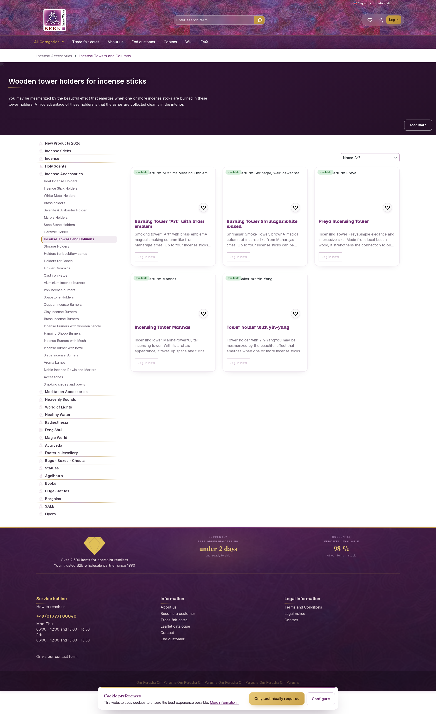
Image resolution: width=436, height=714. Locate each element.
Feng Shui (53, 430)
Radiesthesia (56, 422)
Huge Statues (57, 491)
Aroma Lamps (55, 363)
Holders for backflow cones (65, 254)
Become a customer (178, 613)
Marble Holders (56, 217)
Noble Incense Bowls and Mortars (70, 370)
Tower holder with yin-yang (258, 327)
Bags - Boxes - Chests (65, 460)
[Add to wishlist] (203, 207)
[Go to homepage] (54, 20)
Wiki (188, 42)
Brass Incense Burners (61, 319)
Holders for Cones (58, 261)
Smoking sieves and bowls (64, 384)
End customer (143, 42)
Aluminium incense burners (64, 283)
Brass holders (54, 203)
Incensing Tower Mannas (162, 327)
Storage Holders (56, 246)
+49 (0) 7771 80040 (56, 616)
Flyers (50, 514)
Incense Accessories (64, 174)
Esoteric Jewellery (61, 453)
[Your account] (380, 20)
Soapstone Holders (59, 297)
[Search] (259, 20)
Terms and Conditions (303, 607)
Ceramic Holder (56, 232)
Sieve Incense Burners (61, 355)
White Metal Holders (60, 196)
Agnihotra (54, 475)
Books (50, 483)
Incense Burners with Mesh (65, 341)
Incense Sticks (58, 151)
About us (115, 42)
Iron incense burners (59, 290)
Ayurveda (53, 445)
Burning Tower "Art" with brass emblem (170, 224)
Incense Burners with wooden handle (72, 326)
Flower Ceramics (57, 268)
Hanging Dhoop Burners (62, 333)
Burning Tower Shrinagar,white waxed (262, 224)
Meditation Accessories (66, 391)
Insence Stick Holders (61, 188)
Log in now (146, 257)
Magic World (56, 437)
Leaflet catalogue (175, 626)
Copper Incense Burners (63, 305)
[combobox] (214, 20)
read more (418, 125)
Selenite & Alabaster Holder (65, 210)
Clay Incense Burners (60, 312)
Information (387, 3)
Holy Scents (55, 166)
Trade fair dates (85, 42)
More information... (224, 702)
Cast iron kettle (55, 275)
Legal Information (302, 598)
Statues (52, 468)
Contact (170, 42)
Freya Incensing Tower (344, 221)
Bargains (53, 498)
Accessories (53, 377)
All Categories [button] (49, 42)
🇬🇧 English (362, 3)
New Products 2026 (62, 143)
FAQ (204, 42)
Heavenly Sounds (60, 399)
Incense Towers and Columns (69, 239)
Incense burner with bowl (63, 348)
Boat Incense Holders (60, 181)
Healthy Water (58, 414)
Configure (321, 698)
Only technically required (277, 698)
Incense (52, 158)
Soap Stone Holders (59, 225)
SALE (49, 506)
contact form (66, 656)
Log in (394, 20)
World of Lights (58, 407)
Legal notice (295, 613)
